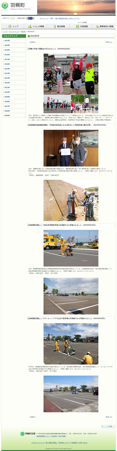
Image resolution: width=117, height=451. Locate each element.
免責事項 (74, 443)
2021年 (23, 31)
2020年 (7, 45)
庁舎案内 (54, 436)
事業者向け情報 (106, 26)
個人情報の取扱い (52, 443)
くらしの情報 (38, 26)
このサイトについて (38, 443)
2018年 (7, 55)
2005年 (7, 115)
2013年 (7, 78)
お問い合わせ (83, 443)
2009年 (7, 97)
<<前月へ (33, 42)
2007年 (7, 106)
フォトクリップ (14, 31)
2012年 (7, 83)
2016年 (7, 64)
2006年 (7, 111)
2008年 (7, 101)
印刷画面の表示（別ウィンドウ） (69, 18)
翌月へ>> (109, 42)
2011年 (7, 87)
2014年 (7, 73)
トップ (15, 26)
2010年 (7, 92)
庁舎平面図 (62, 436)
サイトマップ (44, 18)
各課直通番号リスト (43, 436)
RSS (51, 18)
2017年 (7, 59)
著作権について (64, 443)
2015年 (7, 69)
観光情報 (61, 26)
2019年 (7, 50)
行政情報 (84, 26)
